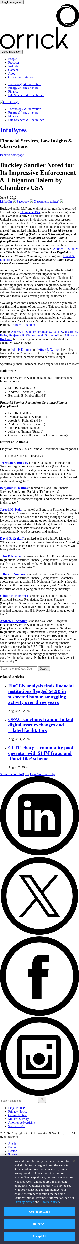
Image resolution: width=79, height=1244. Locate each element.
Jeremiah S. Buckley (50, 331)
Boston (12, 1151)
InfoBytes (13, 130)
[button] (42, 1100)
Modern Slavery (18, 1119)
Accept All (40, 1236)
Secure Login (16, 1126)
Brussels (13, 1154)
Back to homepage (12, 155)
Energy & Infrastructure (23, 88)
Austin (12, 1143)
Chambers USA (30, 212)
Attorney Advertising (21, 1122)
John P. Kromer (21, 349)
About (12, 73)
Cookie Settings (39, 1211)
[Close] (74, 1160)
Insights (13, 66)
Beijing (12, 1147)
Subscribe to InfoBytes (14, 774)
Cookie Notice (17, 1115)
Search (44, 668)
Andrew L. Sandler (65, 248)
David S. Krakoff (47, 335)
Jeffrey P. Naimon (48, 349)
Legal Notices (17, 1108)
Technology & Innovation (24, 84)
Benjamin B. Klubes (22, 335)
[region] (39, 1199)
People (12, 59)
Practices (13, 62)
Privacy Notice (17, 1111)
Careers (13, 70)
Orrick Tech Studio (20, 77)
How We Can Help (42, 774)
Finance (13, 91)
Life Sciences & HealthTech (26, 95)
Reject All (39, 1223)
